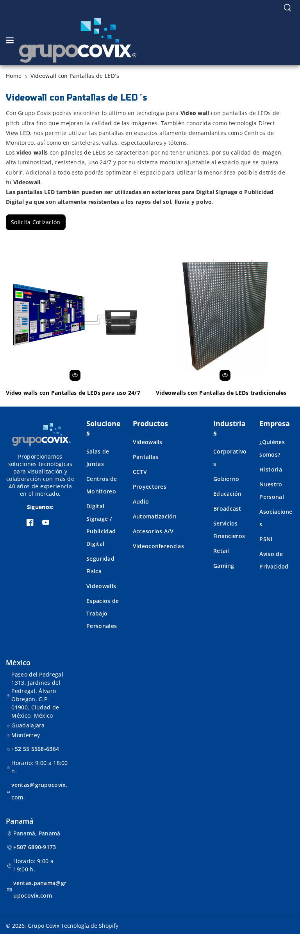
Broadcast (227, 508)
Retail (221, 550)
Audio (141, 501)
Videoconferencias (158, 546)
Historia (270, 469)
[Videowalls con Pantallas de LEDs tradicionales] (225, 314)
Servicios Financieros (229, 530)
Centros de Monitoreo (101, 485)
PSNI (265, 539)
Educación (227, 493)
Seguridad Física (100, 565)
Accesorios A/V (153, 531)
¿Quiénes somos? (271, 448)
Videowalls (101, 586)
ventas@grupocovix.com (39, 791)
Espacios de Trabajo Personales (102, 613)
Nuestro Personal (271, 490)
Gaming (223, 565)
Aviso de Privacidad (273, 560)
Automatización (155, 516)
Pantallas (146, 457)
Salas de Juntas (97, 458)
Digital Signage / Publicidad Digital (101, 524)
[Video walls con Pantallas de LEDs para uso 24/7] (75, 314)
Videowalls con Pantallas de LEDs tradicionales (221, 392)
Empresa (274, 423)
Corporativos (229, 458)
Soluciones (103, 428)
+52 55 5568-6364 (35, 748)
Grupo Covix (43, 925)
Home (13, 75)
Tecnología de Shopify (89, 925)
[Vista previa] (75, 375)
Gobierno (226, 478)
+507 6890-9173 (34, 847)
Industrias (229, 428)
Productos (150, 423)
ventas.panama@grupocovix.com (39, 889)
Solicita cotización (36, 222)
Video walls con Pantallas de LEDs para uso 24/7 (73, 392)
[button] (287, 8)
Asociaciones (275, 518)
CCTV (140, 471)
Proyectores (149, 486)
